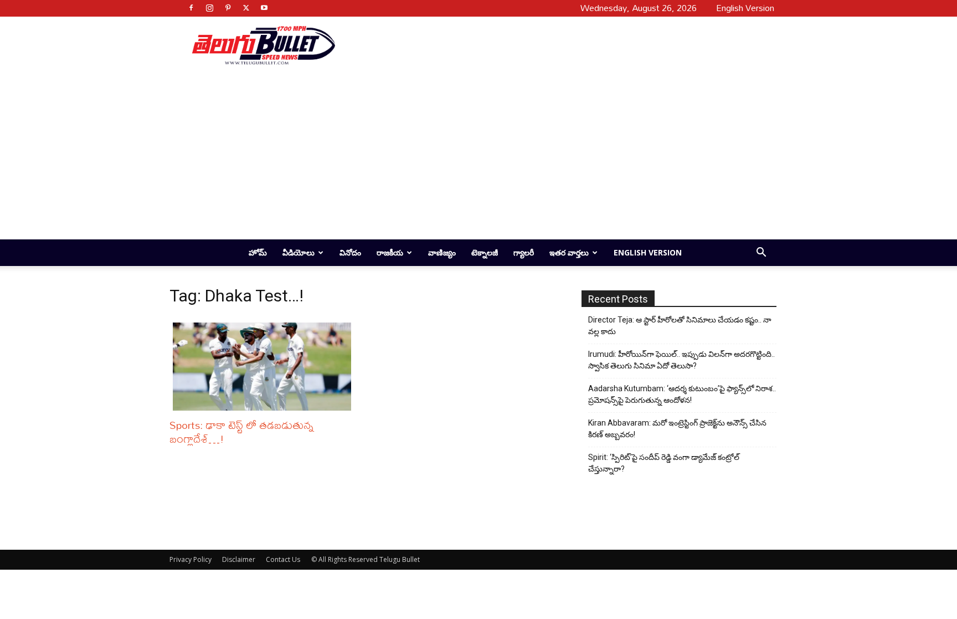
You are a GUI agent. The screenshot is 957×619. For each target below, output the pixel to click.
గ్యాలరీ (523, 252)
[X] (246, 8)
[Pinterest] (227, 8)
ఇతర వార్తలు (569, 252)
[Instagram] (209, 8)
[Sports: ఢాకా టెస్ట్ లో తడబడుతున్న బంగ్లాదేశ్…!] (265, 367)
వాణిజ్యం (442, 252)
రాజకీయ (390, 252)
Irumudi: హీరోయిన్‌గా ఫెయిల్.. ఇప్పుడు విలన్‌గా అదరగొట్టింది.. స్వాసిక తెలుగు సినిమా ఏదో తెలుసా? (681, 360)
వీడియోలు (298, 252)
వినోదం (350, 252)
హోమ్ (258, 252)
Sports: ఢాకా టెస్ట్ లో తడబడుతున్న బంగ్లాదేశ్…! (241, 431)
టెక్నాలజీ (484, 252)
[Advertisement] (551, 45)
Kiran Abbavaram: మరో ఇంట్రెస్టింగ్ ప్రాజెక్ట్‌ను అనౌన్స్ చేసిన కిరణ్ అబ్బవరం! (677, 428)
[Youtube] (264, 8)
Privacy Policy (190, 559)
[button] (761, 253)
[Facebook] (191, 8)
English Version (648, 252)
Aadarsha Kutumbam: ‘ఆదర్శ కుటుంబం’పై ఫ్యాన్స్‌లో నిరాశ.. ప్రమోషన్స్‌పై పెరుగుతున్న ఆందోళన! (682, 394)
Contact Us (283, 559)
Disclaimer (238, 559)
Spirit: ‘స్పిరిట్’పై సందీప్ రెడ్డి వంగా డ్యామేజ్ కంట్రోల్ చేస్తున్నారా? (663, 463)
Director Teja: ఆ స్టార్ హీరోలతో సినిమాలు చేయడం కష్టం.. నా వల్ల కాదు (679, 325)
